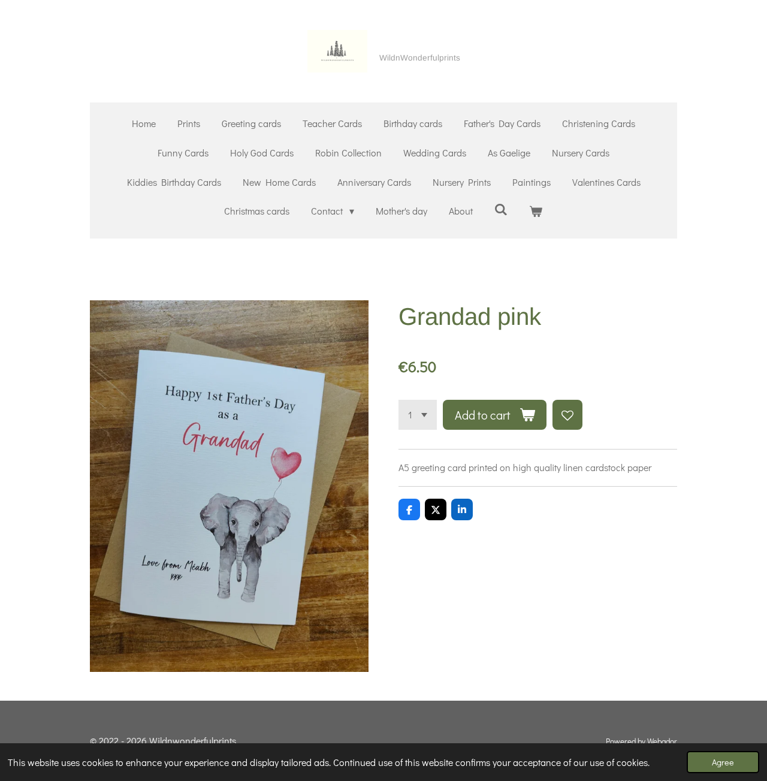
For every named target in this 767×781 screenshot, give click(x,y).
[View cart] (535, 211)
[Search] (501, 209)
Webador (662, 741)
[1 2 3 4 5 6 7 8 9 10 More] (417, 415)
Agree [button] (723, 762)
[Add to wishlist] (567, 415)
